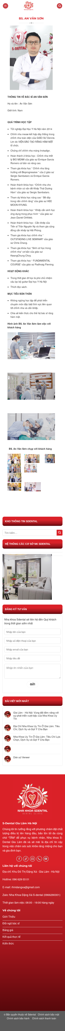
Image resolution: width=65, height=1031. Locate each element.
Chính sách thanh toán (44, 1018)
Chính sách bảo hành (18, 1018)
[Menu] (5, 6)
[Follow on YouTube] (46, 859)
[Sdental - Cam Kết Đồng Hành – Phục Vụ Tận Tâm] (32, 6)
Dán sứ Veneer (21, 757)
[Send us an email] (32, 859)
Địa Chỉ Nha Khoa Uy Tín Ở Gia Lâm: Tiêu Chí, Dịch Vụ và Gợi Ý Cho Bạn (36, 728)
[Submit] (59, 533)
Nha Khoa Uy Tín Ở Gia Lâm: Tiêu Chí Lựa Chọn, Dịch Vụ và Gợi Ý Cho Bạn (36, 738)
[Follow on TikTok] (25, 859)
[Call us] (39, 859)
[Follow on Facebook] (19, 859)
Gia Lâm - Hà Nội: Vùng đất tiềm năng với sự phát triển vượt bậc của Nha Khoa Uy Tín (36, 715)
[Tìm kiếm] (59, 6)
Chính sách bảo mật (48, 1014)
